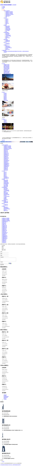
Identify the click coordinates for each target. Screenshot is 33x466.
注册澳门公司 (4, 224)
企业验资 (5, 197)
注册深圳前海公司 (8, 15)
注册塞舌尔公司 (4, 226)
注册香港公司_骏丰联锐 (9, 11)
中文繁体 (3, 6)
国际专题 (5, 98)
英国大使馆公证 (8, 46)
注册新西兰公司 (6, 158)
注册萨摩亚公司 (6, 154)
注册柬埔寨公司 (6, 164)
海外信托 (5, 195)
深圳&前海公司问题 (7, 70)
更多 (6, 24)
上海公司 (5, 120)
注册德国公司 (6, 168)
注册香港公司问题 (6, 64)
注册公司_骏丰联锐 (7, 10)
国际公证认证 (8, 49)
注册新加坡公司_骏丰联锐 (9, 14)
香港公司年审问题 (6, 66)
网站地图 (16, 464)
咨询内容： (2, 257)
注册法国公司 (4, 242)
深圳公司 (5, 121)
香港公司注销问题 (6, 72)
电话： (1, 253)
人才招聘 (23, 51)
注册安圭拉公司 (6, 155)
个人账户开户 (6, 205)
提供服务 (3, 141)
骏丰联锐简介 (6, 51)
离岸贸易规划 (6, 193)
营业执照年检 (6, 199)
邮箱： (1, 255)
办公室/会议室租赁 (6, 196)
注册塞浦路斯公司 (6, 163)
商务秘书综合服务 (6, 194)
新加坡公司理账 (8, 28)
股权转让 (7, 36)
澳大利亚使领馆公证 (9, 47)
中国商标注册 (8, 40)
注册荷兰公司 (6, 167)
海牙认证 (7, 48)
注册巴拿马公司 (4, 235)
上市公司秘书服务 (6, 190)
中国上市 (7, 18)
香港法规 (5, 97)
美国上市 (7, 20)
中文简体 (3, 7)
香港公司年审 (8, 37)
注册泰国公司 (6, 156)
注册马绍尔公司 (4, 225)
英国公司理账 (6, 186)
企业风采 (5, 52)
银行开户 (5, 42)
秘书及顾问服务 (6, 32)
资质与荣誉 (19, 51)
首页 (1, 141)
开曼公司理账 (6, 185)
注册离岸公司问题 (6, 65)
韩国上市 (7, 22)
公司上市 (5, 394)
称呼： (1, 251)
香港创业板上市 (6, 178)
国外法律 (5, 96)
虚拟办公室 (7, 34)
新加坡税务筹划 (8, 29)
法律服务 (3, 206)
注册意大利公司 (6, 157)
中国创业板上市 (6, 177)
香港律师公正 (8, 45)
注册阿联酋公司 (6, 166)
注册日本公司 (6, 169)
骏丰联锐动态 (27, 51)
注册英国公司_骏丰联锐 (9, 12)
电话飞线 (10, 464)
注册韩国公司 (4, 234)
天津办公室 (5, 122)
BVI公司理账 (7, 30)
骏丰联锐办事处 (10, 51)
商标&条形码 (6, 39)
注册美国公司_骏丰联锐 (9, 13)
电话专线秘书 (8, 33)
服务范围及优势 (15, 51)
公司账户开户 (8, 43)
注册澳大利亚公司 (6, 165)
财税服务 (5, 25)
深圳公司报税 (6, 100)
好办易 (3, 461)
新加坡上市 (7, 23)
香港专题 (5, 99)
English (3, 8)
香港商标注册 (8, 41)
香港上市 (7, 19)
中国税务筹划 (8, 27)
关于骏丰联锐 (2, 464)
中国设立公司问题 (6, 68)
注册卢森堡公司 (4, 233)
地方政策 (5, 95)
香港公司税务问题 (6, 67)
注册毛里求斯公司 (6, 160)
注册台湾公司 (6, 159)
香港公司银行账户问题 (7, 73)
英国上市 (7, 21)
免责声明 (19, 464)
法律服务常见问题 (6, 71)
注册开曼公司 (6, 151)
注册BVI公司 (7, 16)
